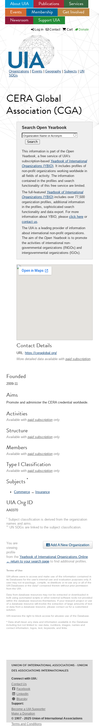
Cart (69, 29)
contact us (29, 222)
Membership (42, 12)
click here (76, 217)
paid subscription (77, 359)
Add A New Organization (69, 545)
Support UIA (49, 20)
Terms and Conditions (26, 724)
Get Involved (73, 12)
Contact (54, 29)
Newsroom (19, 20)
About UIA (19, 4)
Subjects (70, 71)
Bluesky (21, 699)
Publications (49, 4)
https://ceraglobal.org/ (41, 353)
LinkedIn (22, 694)
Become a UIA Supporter (28, 709)
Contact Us (19, 684)
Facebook (23, 689)
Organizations (19, 71)
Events (16, 12)
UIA (25, 49)
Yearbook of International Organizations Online (54, 557)
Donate (83, 29)
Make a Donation (23, 713)
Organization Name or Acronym (42, 135)
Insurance (42, 492)
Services (76, 4)
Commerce (22, 492)
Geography (53, 71)
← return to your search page (27, 561)
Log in (39, 29)
